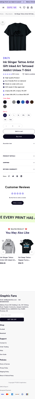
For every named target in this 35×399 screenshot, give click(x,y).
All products (9, 14)
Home (1, 14)
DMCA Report (4, 386)
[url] (11, 300)
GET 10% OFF (11, 319)
